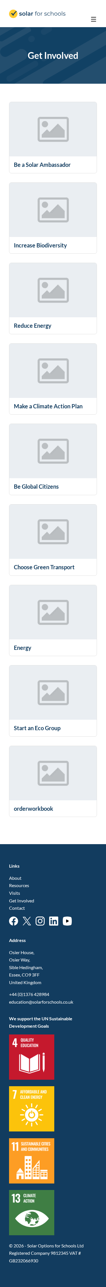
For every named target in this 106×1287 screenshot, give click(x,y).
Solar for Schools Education (37, 14)
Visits (14, 893)
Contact (17, 908)
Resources (19, 885)
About (15, 878)
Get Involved (21, 900)
